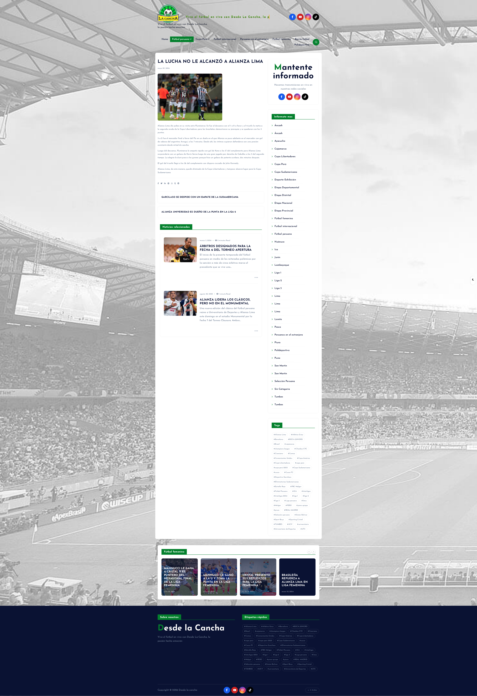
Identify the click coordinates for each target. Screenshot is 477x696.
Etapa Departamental (287, 187)
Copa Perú (201, 39)
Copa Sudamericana (286, 172)
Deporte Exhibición (285, 180)
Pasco (278, 327)
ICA (295, 491)
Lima (277, 296)
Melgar (278, 505)
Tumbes (279, 397)
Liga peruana (291, 501)
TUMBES (278, 524)
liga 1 (296, 496)
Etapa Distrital (283, 195)
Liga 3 (278, 288)
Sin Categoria (282, 389)
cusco (277, 472)
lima (304, 501)
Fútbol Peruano (281, 491)
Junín (277, 257)
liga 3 (277, 501)
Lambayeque (282, 265)
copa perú (300, 463)
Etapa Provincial (284, 211)
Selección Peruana (285, 381)
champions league (282, 449)
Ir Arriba (313, 690)
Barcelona (279, 439)
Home (165, 39)
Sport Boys (279, 520)
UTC (303, 529)
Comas (292, 454)
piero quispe (303, 505)
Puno (277, 358)
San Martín (281, 366)
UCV (290, 524)
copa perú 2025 (281, 468)
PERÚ (289, 505)
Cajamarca (280, 149)
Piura (277, 342)
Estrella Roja (280, 487)
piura (277, 510)
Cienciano (279, 454)
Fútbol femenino (282, 39)
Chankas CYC (301, 449)
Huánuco (279, 242)
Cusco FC (289, 472)
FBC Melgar (296, 487)
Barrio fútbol (302, 39)
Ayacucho (280, 141)
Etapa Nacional (283, 203)
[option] (179, 577)
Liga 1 (278, 273)
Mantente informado (293, 72)
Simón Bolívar (301, 515)
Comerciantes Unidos (283, 458)
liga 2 (306, 496)
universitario (303, 524)
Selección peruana (282, 515)
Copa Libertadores (285, 156)
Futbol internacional (225, 39)
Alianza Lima (280, 435)
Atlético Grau (297, 435)
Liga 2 (278, 280)
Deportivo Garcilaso (283, 477)
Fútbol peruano (180, 39)
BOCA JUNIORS (296, 439)
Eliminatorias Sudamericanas (287, 482)
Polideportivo (301, 45)
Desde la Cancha (191, 628)
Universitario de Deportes (285, 529)
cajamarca (290, 444)
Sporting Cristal (296, 520)
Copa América (304, 458)
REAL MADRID (291, 510)
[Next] (314, 551)
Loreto (278, 319)
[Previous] (309, 551)
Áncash (278, 125)
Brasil (277, 444)
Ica (276, 249)
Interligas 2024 (281, 496)
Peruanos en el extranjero (254, 39)
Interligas (307, 491)
